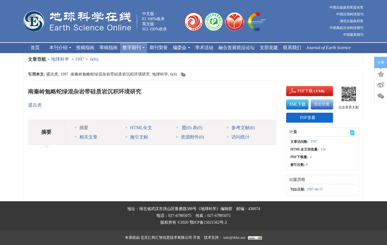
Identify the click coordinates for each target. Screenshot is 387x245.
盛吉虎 (35, 104)
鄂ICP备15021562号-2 (208, 222)
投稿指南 (85, 47)
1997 (79, 59)
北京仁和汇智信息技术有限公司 (166, 237)
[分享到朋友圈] (381, 96)
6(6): (95, 59)
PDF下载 (300, 91)
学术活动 (204, 47)
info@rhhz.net (234, 237)
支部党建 (269, 47)
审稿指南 (108, 47)
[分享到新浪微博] (381, 84)
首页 (35, 47)
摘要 (83, 127)
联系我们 (292, 47)
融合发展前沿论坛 (236, 47)
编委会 (179, 47)
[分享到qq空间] (381, 73)
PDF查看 (307, 118)
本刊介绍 (58, 47)
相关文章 (88, 137)
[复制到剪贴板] (182, 74)
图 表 (191, 127)
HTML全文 (141, 127)
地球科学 (60, 59)
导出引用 (321, 104)
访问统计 (240, 137)
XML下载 (297, 104)
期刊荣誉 (159, 47)
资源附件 (192, 137)
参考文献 (243, 127)
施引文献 (139, 137)
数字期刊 (132, 47)
